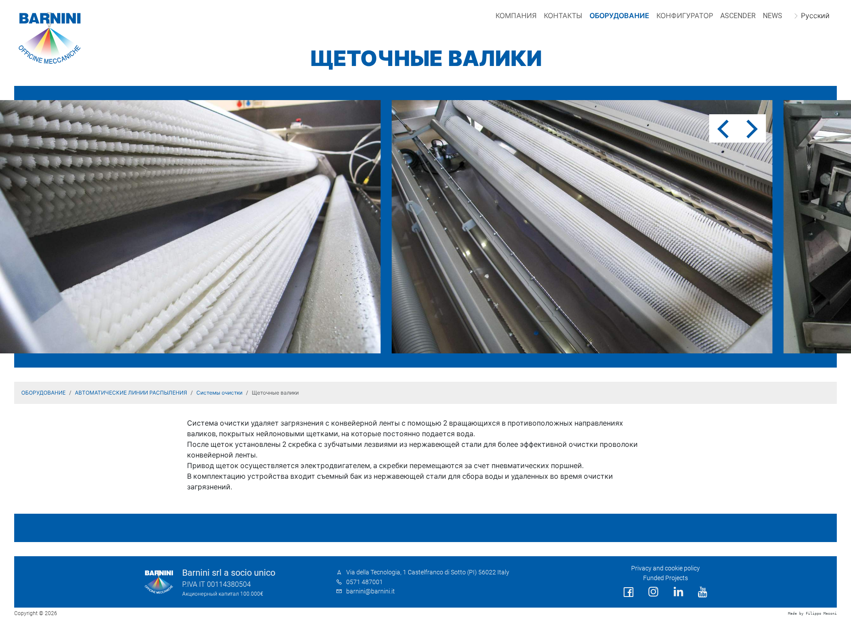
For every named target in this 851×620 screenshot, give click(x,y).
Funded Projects (665, 578)
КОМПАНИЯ (516, 16)
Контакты (563, 16)
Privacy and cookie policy (665, 568)
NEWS (772, 16)
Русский (815, 16)
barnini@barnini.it (370, 591)
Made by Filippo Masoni (812, 614)
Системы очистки (219, 393)
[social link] (628, 592)
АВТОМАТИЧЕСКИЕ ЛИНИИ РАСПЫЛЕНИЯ (131, 393)
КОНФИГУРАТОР (684, 16)
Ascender (738, 16)
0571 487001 (364, 582)
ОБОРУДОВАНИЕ (619, 16)
